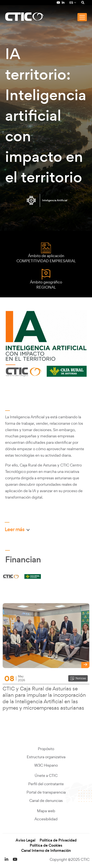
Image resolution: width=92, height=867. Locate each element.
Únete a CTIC (46, 775)
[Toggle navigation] (82, 17)
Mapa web (46, 811)
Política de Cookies (46, 845)
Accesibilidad (46, 819)
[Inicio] (24, 17)
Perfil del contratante (46, 784)
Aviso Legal (25, 840)
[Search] (82, 2)
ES (71, 2)
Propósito (46, 749)
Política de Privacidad (58, 840)
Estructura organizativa (46, 757)
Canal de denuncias (46, 800)
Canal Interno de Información (46, 850)
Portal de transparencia (46, 792)
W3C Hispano (46, 765)
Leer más (14, 529)
